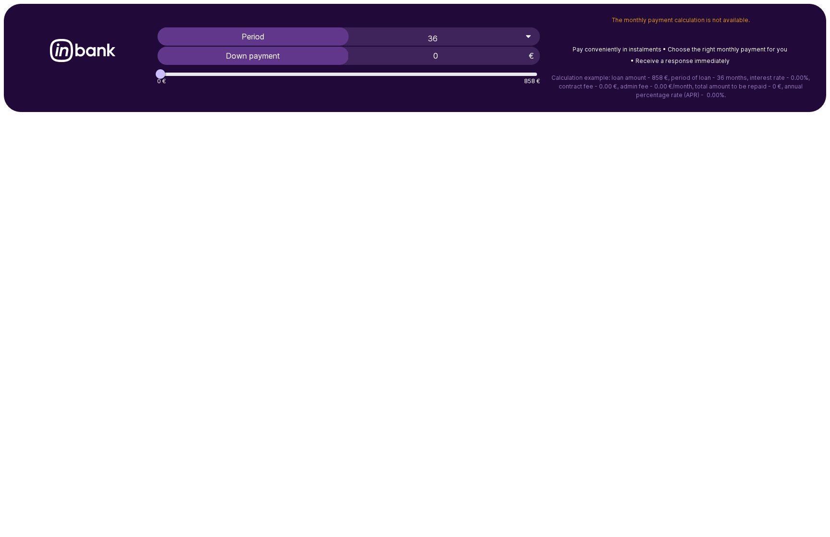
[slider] (160, 74)
